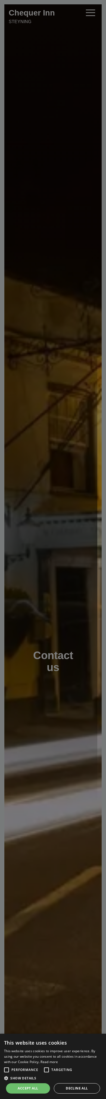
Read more (49, 1062)
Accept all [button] (28, 1088)
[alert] (53, 1066)
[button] (6, 1069)
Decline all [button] (77, 1088)
